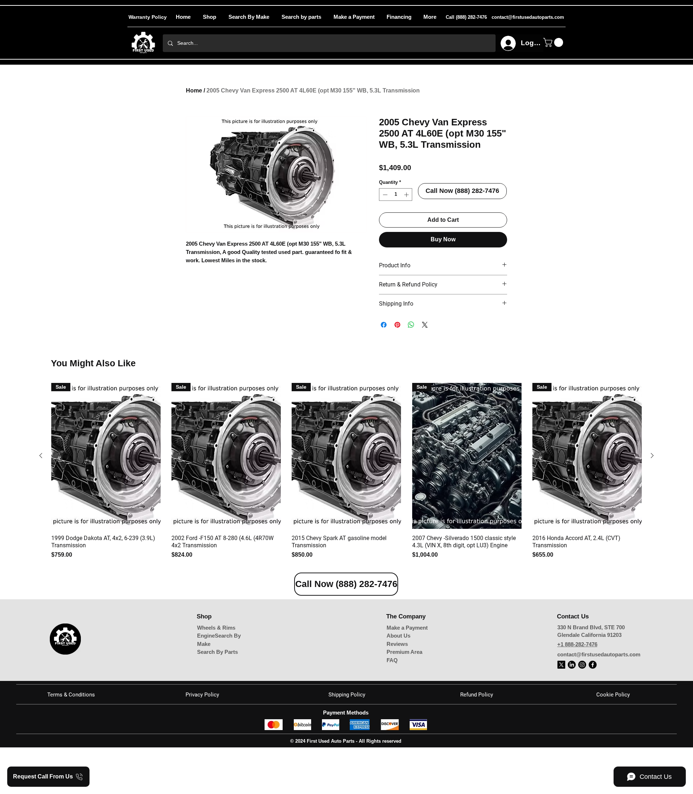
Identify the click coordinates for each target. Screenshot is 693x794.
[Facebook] (593, 665)
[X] (561, 665)
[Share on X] (424, 324)
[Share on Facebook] (383, 324)
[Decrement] (384, 195)
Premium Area (404, 652)
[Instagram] (582, 665)
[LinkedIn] (572, 665)
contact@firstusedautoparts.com (598, 654)
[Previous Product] (40, 455)
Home (194, 90)
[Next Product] (652, 455)
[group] (346, 471)
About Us (398, 636)
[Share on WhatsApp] (411, 324)
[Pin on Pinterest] (397, 324)
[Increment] (407, 195)
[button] (429, 17)
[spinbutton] (396, 195)
